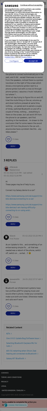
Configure (14, 61)
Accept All (33, 61)
